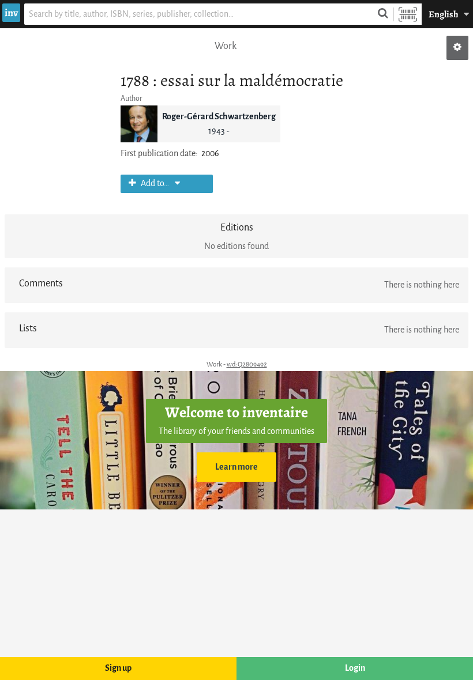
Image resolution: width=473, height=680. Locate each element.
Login (355, 668)
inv (11, 13)
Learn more (236, 467)
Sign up (118, 668)
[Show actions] (457, 48)
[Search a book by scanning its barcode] (408, 14)
